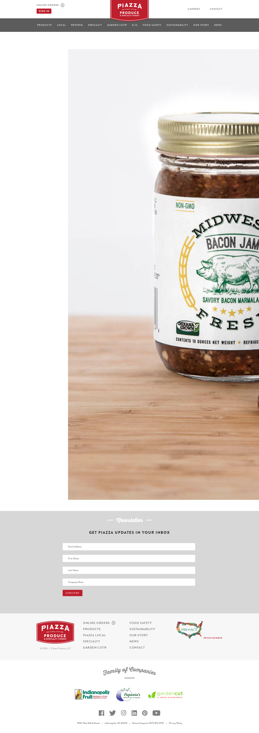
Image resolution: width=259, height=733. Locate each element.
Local (61, 25)
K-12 (134, 25)
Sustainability (177, 25)
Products (44, 25)
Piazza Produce (129, 11)
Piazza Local (94, 635)
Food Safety (152, 25)
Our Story (201, 25)
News (218, 25)
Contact (216, 9)
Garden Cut (117, 25)
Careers (194, 9)
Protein (77, 25)
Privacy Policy (175, 723)
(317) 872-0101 (156, 723)
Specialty (95, 25)
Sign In (44, 11)
